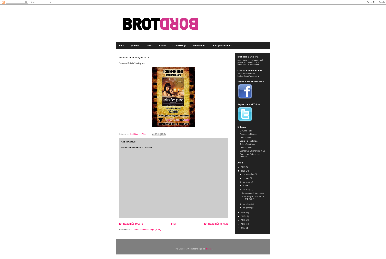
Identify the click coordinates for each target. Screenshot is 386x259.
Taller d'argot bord (247, 144)
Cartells (149, 45)
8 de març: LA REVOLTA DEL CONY (253, 198)
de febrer (247, 204)
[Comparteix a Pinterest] (164, 134)
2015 (243, 167)
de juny (246, 178)
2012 (243, 216)
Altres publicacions (222, 45)
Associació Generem (249, 134)
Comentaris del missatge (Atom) (147, 230)
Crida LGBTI (245, 137)
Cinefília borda (246, 147)
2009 (243, 228)
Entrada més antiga (216, 223)
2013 (243, 212)
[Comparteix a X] (159, 134)
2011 (243, 220)
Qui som (134, 45)
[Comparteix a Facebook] (161, 134)
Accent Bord (199, 45)
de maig (247, 182)
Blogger (209, 249)
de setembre (249, 174)
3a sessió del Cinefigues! (253, 193)
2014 (243, 171)
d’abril (246, 186)
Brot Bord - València (248, 141)
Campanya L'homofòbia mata (252, 151)
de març (247, 190)
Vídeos (162, 45)
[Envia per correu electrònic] (153, 134)
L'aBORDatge (179, 45)
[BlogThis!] (156, 134)
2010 (243, 224)
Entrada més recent (131, 223)
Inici (121, 45)
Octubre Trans (246, 131)
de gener (247, 208)
